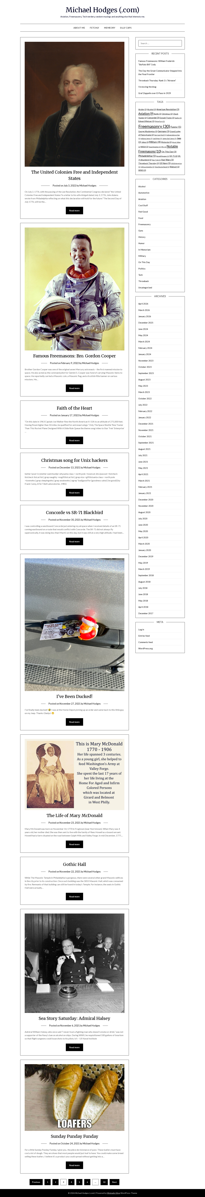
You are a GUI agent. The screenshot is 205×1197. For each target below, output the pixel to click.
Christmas (167, 114)
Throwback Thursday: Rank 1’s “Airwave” (157, 80)
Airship (142, 109)
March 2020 (144, 543)
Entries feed (144, 635)
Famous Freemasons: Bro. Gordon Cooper (74, 356)
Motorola (166, 142)
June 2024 (143, 329)
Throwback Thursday (148, 163)
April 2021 (143, 474)
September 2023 (146, 373)
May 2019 (143, 563)
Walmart (174, 167)
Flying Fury (160, 121)
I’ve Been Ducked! (74, 696)
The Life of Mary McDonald (74, 815)
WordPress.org (145, 648)
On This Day (169, 151)
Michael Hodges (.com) (102, 10)
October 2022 (145, 398)
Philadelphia (147, 155)
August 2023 (144, 379)
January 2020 (144, 550)
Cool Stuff (143, 205)
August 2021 (144, 449)
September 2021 (146, 442)
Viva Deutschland (162, 167)
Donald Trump (167, 118)
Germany (163, 131)
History (141, 237)
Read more (74, 210)
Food (140, 218)
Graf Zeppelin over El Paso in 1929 (154, 93)
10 (104, 1182)
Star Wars (167, 159)
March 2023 (144, 392)
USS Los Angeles (147, 167)
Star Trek (156, 160)
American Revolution (167, 109)
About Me (79, 27)
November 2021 (145, 430)
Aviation (146, 113)
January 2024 (144, 354)
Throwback (143, 281)
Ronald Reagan (162, 156)
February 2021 (145, 487)
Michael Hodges (87, 185)
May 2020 (143, 531)
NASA (144, 147)
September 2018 (146, 575)
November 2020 (145, 506)
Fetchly (94, 27)
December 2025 (145, 322)
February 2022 (145, 411)
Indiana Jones (147, 138)
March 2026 (144, 310)
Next (114, 1182)
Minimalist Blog (113, 1193)
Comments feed (145, 642)
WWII (142, 170)
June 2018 (143, 594)
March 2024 (144, 341)
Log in (141, 629)
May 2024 (143, 335)
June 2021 (143, 461)
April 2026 (143, 303)
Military (155, 141)
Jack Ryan (157, 138)
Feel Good (143, 211)
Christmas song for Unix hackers (74, 460)
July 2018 (142, 588)
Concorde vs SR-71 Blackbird (74, 512)
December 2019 (145, 556)
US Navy (165, 163)
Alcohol (151, 109)
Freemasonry (154, 126)
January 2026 (144, 316)
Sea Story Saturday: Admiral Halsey (74, 1018)
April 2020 (143, 537)
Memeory (109, 27)
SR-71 (173, 156)
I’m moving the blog (147, 86)
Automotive (143, 192)
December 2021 (145, 423)
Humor (141, 243)
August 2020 (144, 512)
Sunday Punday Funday (74, 1136)
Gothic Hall (74, 864)
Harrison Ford (160, 135)
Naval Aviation (155, 147)
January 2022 (144, 417)
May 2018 (143, 600)
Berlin (157, 114)
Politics (141, 268)
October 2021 (145, 436)
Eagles (178, 118)
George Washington (147, 131)
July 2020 (142, 518)
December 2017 (145, 613)
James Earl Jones (169, 138)
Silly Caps (126, 27)
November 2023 (145, 360)
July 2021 (142, 455)
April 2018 (143, 607)
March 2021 (144, 480)
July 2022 (142, 405)
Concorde (153, 117)
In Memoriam (144, 249)
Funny (176, 126)
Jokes (145, 142)
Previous (36, 1182)
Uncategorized (145, 287)
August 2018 (144, 581)
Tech (140, 275)
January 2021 (144, 493)
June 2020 (143, 525)
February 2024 (145, 348)
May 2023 (143, 386)
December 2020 (145, 499)
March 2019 (144, 569)
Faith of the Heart (74, 408)
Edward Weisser (146, 121)
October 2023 (145, 367)
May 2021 (143, 468)
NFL (163, 147)
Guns (140, 230)
